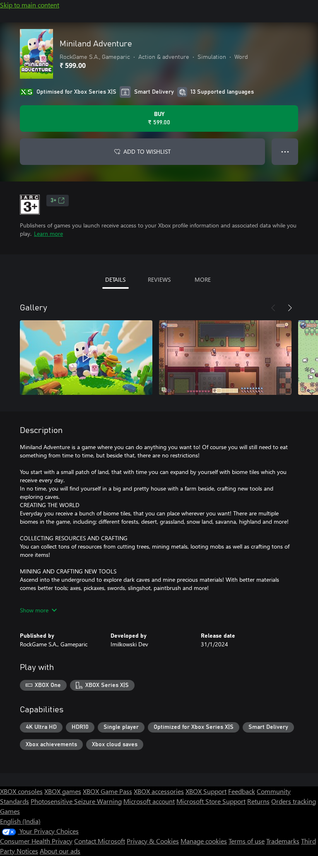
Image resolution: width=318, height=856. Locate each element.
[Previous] (273, 308)
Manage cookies (204, 841)
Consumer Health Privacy (36, 841)
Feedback (241, 791)
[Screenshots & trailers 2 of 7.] (225, 357)
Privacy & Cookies (153, 841)
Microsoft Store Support (211, 801)
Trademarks (282, 841)
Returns (258, 801)
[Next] (290, 308)
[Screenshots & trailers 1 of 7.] (86, 357)
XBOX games (62, 791)
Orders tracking (293, 801)
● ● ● (285, 151)
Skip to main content (29, 4)
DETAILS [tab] (115, 279)
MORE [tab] (203, 279)
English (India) (20, 821)
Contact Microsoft (99, 841)
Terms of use (247, 841)
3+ (53, 200)
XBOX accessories (159, 791)
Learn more (48, 233)
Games (10, 811)
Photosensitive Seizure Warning (76, 801)
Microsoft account (149, 801)
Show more (34, 610)
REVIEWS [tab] (159, 279)
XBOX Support (206, 791)
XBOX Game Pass (107, 791)
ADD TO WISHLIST (147, 151)
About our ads (60, 850)
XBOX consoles (21, 791)
